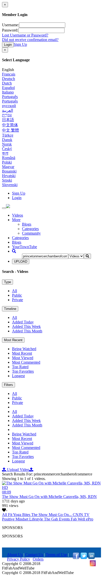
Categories (30, 229)
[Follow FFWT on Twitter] (83, 557)
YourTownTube (24, 247)
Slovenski (10, 185)
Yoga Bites (22, 514)
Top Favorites (23, 371)
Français (8, 74)
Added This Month (27, 331)
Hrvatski (9, 176)
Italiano (8, 92)
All (14, 291)
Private (17, 300)
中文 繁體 (10, 130)
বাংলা (5, 153)
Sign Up (20, 44)
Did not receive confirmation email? (30, 40)
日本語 (8, 120)
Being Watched (24, 349)
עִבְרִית (7, 115)
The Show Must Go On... (52, 514)
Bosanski (9, 171)
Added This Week (26, 326)
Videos (17, 215)
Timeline (10, 309)
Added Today (23, 322)
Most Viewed (22, 358)
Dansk (7, 140)
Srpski (7, 180)
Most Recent (13, 340)
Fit (10, 514)
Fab (74, 519)
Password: (10, 30)
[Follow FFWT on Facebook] (76, 557)
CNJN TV (81, 514)
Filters (8, 385)
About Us (14, 554)
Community (31, 233)
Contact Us (34, 554)
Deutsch (8, 79)
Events (65, 519)
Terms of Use (56, 554)
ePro (89, 519)
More (16, 220)
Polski (7, 162)
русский (9, 106)
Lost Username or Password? (25, 35)
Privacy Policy (18, 559)
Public (17, 295)
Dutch (7, 83)
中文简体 (10, 125)
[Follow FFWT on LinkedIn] (91, 557)
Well (82, 519)
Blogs (26, 224)
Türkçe (7, 135)
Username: (10, 25)
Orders (38, 559)
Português (10, 97)
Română (8, 158)
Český (7, 149)
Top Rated (20, 367)
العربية (7, 110)
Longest (18, 376)
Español (8, 88)
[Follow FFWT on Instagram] (93, 565)
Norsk (7, 144)
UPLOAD (20, 261)
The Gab (51, 519)
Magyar (8, 167)
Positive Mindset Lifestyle (23, 519)
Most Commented (26, 362)
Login (8, 45)
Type (7, 282)
